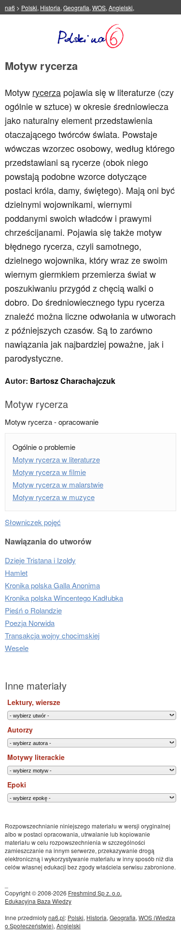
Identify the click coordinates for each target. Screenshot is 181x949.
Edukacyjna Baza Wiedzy (38, 901)
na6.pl (56, 917)
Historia (50, 7)
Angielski (121, 7)
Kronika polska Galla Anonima (52, 585)
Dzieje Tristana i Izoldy (40, 560)
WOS (99, 7)
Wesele (16, 648)
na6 (10, 7)
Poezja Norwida (30, 623)
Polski (29, 7)
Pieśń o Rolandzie (33, 610)
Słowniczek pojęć (33, 522)
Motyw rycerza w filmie (49, 472)
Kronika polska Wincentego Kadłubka (64, 598)
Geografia (76, 7)
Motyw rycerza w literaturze (56, 459)
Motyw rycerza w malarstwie (58, 484)
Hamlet (16, 573)
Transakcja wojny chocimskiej (52, 635)
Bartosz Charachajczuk (72, 380)
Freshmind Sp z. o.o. (95, 893)
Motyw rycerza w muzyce (54, 497)
